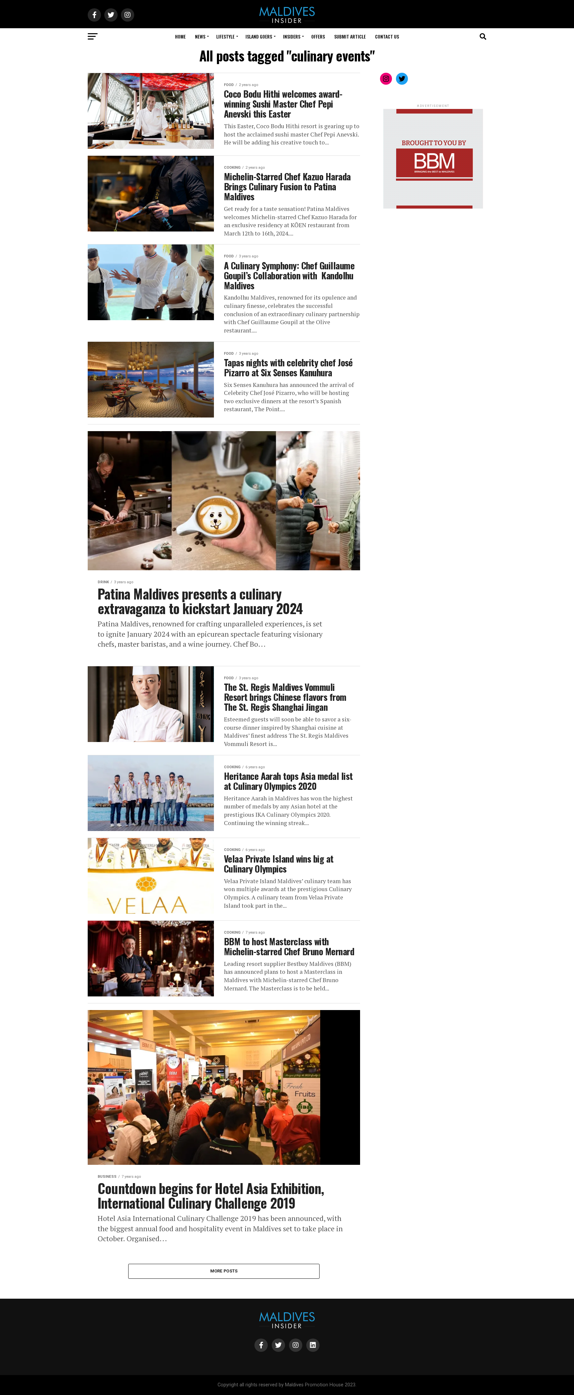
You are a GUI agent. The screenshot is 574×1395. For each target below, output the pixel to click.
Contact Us (387, 36)
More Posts (224, 1270)
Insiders (291, 36)
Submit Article (350, 36)
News (200, 36)
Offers (318, 36)
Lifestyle (225, 36)
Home (180, 36)
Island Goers (258, 36)
